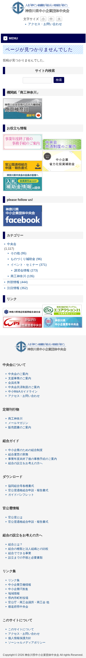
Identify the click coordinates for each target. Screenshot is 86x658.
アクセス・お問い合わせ (45, 24)
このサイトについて (21, 629)
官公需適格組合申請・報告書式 (28, 490)
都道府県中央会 (18, 606)
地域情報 (14, 593)
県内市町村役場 (18, 597)
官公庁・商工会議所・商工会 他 (28, 602)
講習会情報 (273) (26, 270)
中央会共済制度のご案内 (24, 387)
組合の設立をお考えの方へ (25, 463)
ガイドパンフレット (21, 494)
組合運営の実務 (18, 454)
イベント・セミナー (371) (29, 264)
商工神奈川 (15, 418)
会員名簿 (14, 382)
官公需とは (15, 517)
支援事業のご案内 (19, 378)
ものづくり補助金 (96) (26, 259)
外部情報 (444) (17, 282)
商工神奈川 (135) (22, 276)
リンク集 (14, 580)
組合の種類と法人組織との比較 (28, 548)
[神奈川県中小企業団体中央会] (43, 14)
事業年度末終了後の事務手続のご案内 (32, 458)
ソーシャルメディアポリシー (26, 642)
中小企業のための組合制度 (25, 450)
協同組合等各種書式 (21, 486)
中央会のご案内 (18, 374)
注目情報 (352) (17, 288)
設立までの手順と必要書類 (25, 557)
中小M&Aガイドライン (22, 391)
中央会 (11, 244)
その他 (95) (18, 253)
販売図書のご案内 (19, 427)
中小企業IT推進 (18, 589)
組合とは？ (15, 544)
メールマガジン (18, 423)
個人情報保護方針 (19, 638)
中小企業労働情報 (19, 584)
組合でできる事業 (19, 553)
